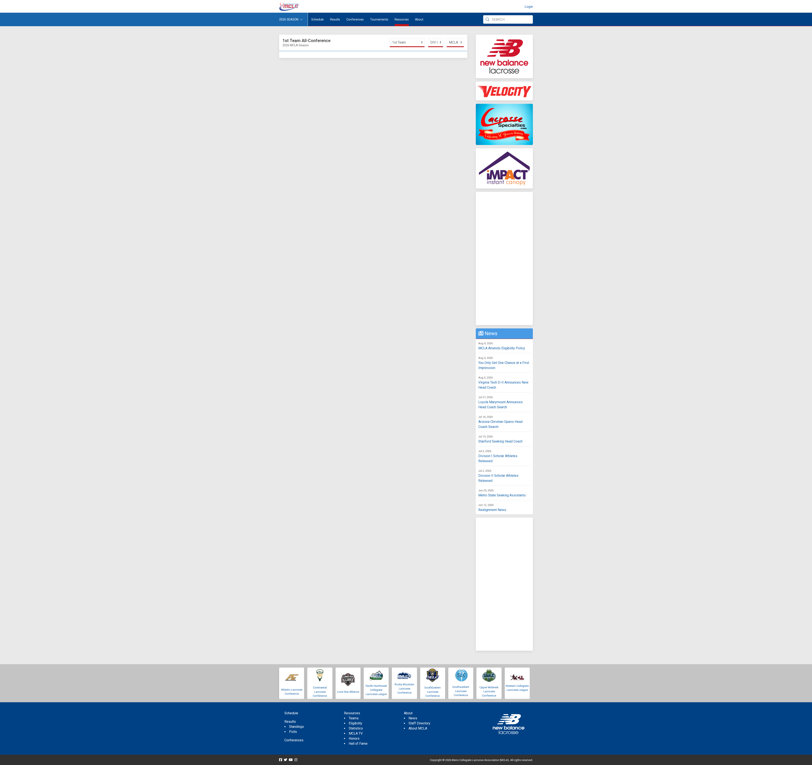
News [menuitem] (413, 718)
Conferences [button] (355, 19)
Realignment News (492, 510)
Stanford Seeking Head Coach (500, 441)
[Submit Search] (487, 19)
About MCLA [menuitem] (418, 728)
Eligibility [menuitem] (355, 723)
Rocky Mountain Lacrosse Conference (404, 688)
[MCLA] (289, 6)
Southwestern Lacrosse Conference (460, 691)
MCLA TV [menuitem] (356, 733)
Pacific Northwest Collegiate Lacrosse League (376, 690)
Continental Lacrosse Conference (320, 691)
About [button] (419, 19)
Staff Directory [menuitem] (419, 723)
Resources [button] (402, 19)
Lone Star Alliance (348, 691)
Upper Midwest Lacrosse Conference (489, 691)
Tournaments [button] (379, 19)
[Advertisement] (504, 258)
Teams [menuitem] (354, 718)
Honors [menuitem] (354, 738)
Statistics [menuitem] (356, 728)
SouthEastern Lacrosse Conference (432, 691)
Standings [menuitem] (296, 727)
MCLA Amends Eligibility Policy (501, 348)
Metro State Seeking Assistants (502, 495)
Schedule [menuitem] (317, 19)
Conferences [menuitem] (293, 740)
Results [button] (335, 19)
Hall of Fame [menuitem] (358, 744)
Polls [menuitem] (293, 732)
